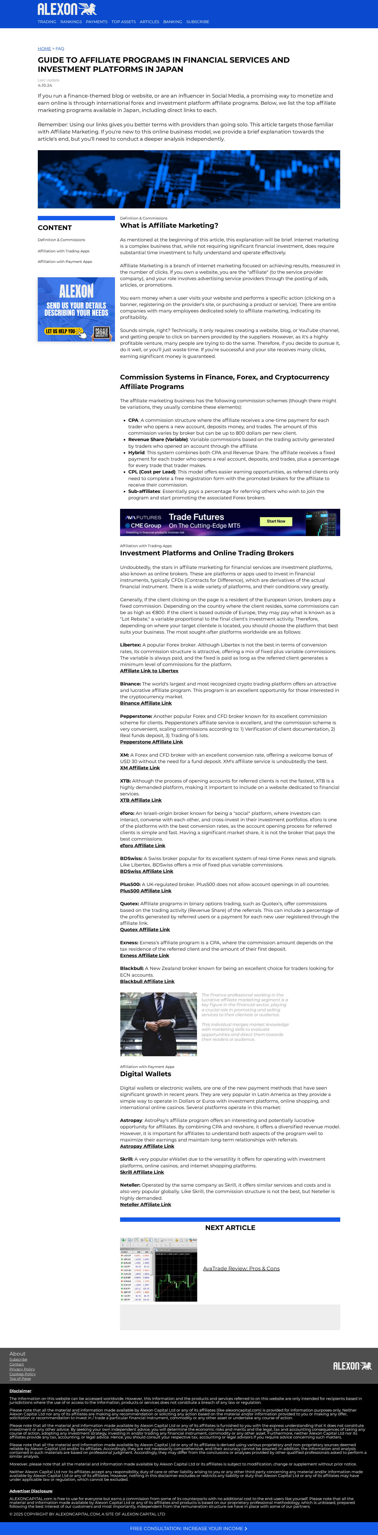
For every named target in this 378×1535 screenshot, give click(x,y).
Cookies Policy (23, 1374)
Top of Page (20, 1378)
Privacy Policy (22, 1369)
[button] (197, 21)
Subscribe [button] (18, 1359)
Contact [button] (17, 1364)
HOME (44, 48)
